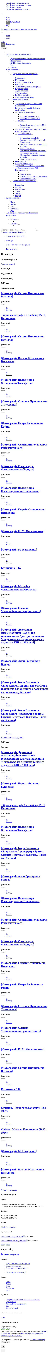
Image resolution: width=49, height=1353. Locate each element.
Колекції (9, 69)
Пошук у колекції (8, 264)
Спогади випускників (24, 164)
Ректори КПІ (20, 161)
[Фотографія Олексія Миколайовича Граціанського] (21, 609)
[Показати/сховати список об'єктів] (11, 74)
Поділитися (15, 22)
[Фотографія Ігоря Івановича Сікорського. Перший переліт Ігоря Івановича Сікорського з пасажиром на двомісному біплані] (24, 687)
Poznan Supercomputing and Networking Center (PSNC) (22, 1334)
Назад (4, 48)
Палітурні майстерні (28, 159)
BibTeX (9, 310)
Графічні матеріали (23, 95)
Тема (12, 206)
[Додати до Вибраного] (2, 304)
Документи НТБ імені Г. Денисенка (29, 166)
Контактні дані (12, 1308)
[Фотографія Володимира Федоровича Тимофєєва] (17, 381)
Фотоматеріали (21, 93)
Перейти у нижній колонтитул (18, 9)
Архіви (21, 121)
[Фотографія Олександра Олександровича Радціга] (17, 468)
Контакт (13, 67)
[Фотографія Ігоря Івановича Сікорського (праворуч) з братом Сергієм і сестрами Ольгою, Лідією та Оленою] (23, 715)
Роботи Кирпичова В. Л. (30, 116)
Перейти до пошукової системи (18, 5)
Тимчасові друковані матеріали (28, 87)
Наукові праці (25, 174)
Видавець (14, 209)
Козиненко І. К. (11, 567)
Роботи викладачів (25, 112)
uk (7, 17)
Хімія (17, 191)
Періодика (19, 80)
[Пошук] (37, 230)
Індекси (9, 198)
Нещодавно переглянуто (18, 213)
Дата (12, 211)
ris (6, 308)
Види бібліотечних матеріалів (25, 74)
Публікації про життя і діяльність (33, 176)
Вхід (7, 25)
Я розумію (5, 1342)
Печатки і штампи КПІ (29, 138)
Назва (12, 202)
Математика (20, 189)
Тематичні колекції (21, 99)
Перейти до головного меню (17, 3)
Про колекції (15, 61)
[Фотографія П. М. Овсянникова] (22, 531)
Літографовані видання (24, 97)
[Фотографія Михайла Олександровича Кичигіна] (19, 588)
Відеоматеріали (21, 89)
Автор (13, 204)
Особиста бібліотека (28, 179)
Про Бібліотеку (12, 54)
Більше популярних (9, 1190)
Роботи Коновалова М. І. (30, 119)
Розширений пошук (9, 232)
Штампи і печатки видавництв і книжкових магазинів (33, 152)
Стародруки (20, 78)
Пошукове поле (7, 230)
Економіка (19, 185)
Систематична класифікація (24, 181)
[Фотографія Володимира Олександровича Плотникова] (20, 489)
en (9, 17)
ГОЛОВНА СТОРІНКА (15, 236)
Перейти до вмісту (13, 7)
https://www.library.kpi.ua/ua (12, 1237)
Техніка (18, 194)
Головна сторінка (10, 1254)
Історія (18, 196)
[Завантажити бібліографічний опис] (4, 304)
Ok (3, 1346)
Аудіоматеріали (21, 91)
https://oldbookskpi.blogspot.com (13, 1241)
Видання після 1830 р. (24, 82)
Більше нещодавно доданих (12, 737)
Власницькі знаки (27, 149)
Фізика (18, 187)
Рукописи (19, 84)
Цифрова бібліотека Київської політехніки (27, 59)
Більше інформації (37, 1340)
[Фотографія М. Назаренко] (19, 549)
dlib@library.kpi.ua (8, 1227)
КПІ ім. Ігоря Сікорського (20, 63)
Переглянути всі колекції (16, 1272)
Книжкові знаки (24, 134)
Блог (12, 65)
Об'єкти (13, 219)
